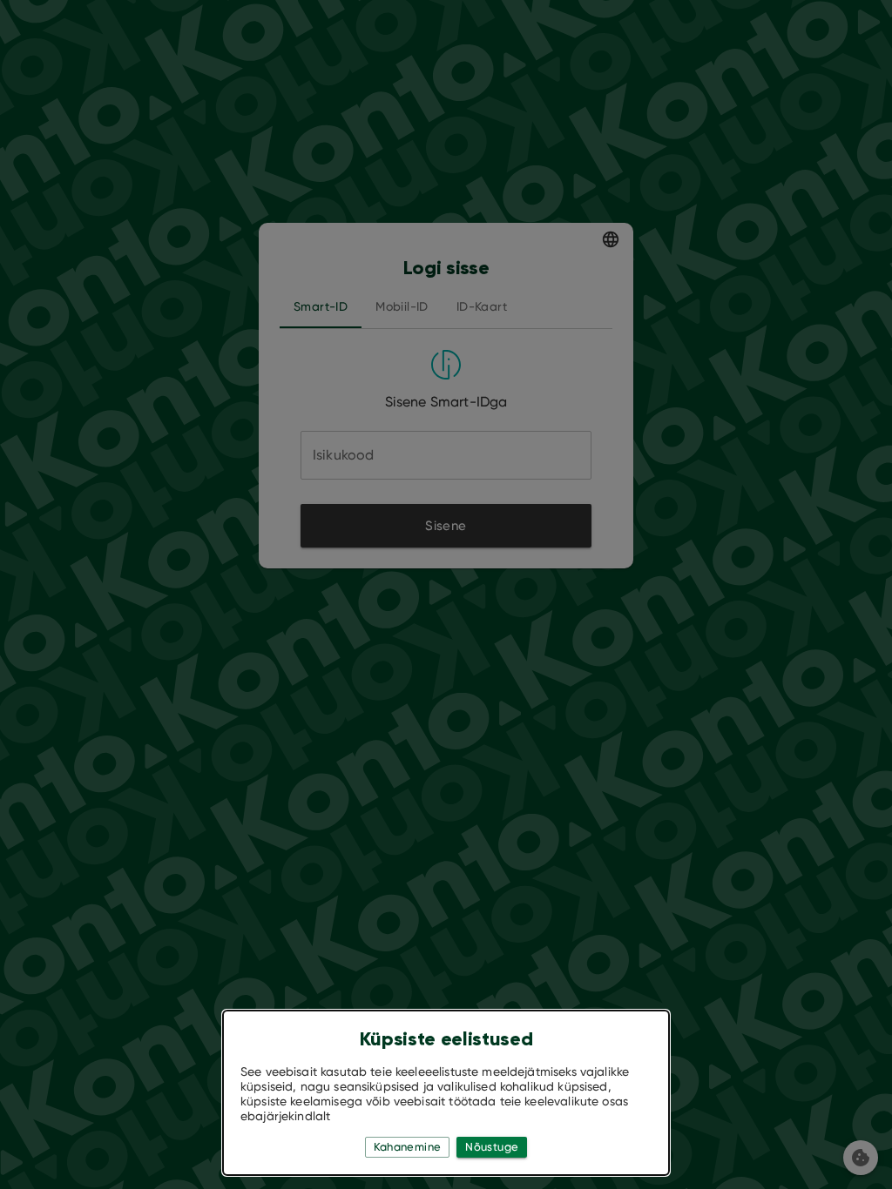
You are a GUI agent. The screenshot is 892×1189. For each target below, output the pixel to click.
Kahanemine (408, 1146)
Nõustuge (491, 1146)
